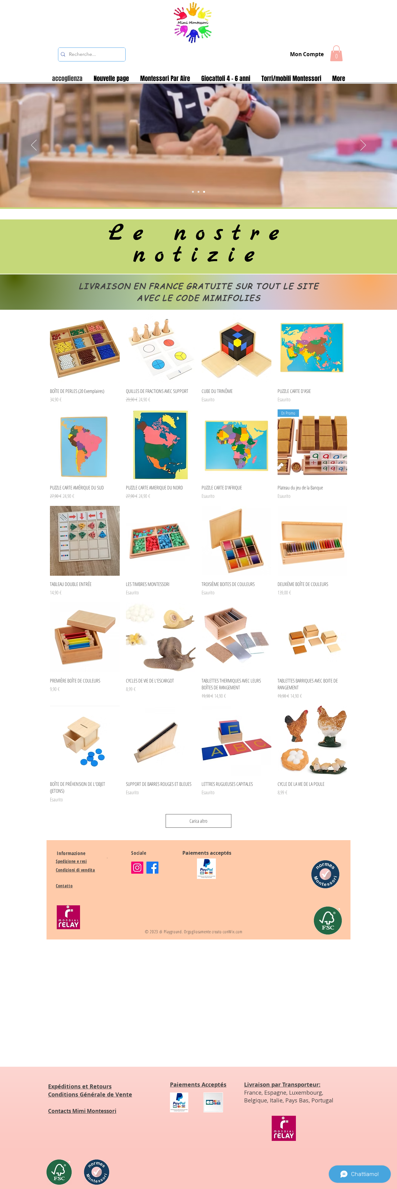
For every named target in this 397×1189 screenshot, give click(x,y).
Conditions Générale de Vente (90, 1094)
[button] (336, 53)
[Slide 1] (193, 192)
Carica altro (198, 820)
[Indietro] (34, 145)
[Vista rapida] (85, 348)
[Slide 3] (204, 192)
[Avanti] (363, 145)
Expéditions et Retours (80, 1086)
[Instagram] (137, 868)
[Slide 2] (198, 192)
